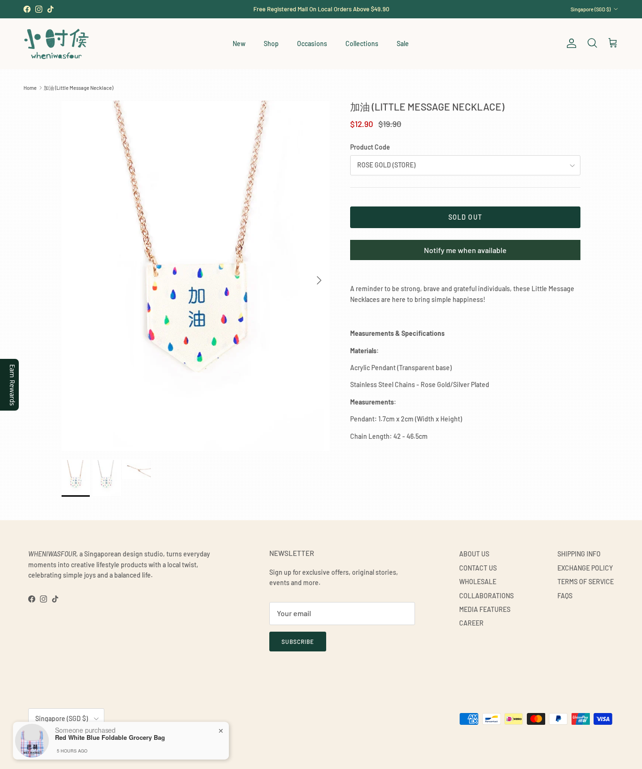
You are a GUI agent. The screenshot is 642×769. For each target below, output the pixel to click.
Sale (403, 44)
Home (30, 88)
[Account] (569, 43)
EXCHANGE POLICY (585, 568)
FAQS (564, 596)
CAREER (471, 623)
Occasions (312, 44)
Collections (361, 44)
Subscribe (298, 641)
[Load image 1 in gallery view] (195, 276)
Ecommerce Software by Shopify (135, 741)
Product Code (370, 147)
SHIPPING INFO (579, 554)
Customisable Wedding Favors (321, 12)
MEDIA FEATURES (484, 609)
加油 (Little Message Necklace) (78, 88)
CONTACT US (478, 568)
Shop (271, 44)
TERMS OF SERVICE (585, 582)
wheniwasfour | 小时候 (71, 741)
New (239, 44)
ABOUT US (474, 554)
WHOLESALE (477, 582)
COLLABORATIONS (486, 596)
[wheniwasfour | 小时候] (56, 43)
